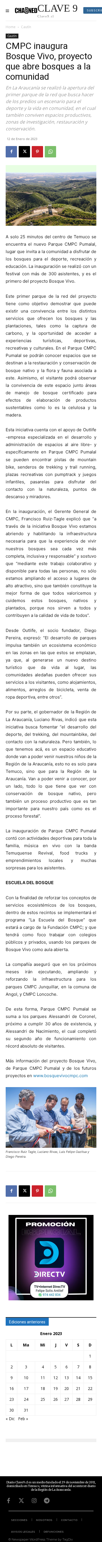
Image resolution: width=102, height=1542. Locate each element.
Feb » (23, 1418)
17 (26, 1388)
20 (66, 1388)
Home (11, 26)
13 (66, 1377)
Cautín (26, 26)
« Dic (10, 1418)
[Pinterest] (37, 151)
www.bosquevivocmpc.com (60, 1075)
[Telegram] (47, 1501)
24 (26, 1399)
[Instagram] (34, 1501)
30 (11, 1410)
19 (55, 1388)
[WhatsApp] (50, 151)
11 (43, 1377)
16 (11, 1388)
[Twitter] (21, 1501)
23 (11, 1399)
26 (55, 1399)
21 (78, 1388)
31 (26, 1410)
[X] (24, 151)
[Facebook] (11, 151)
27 (66, 1399)
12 (55, 1377)
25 (43, 1399)
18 (43, 1388)
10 (26, 1377)
